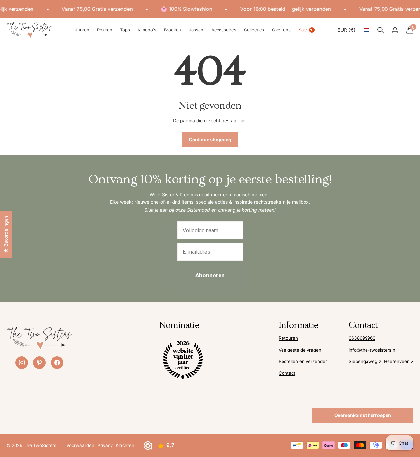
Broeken (172, 29)
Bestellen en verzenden (303, 361)
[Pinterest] (39, 362)
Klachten (125, 445)
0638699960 (362, 338)
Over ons (281, 29)
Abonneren (210, 275)
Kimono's (147, 29)
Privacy (105, 445)
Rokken (104, 29)
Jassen (196, 29)
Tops (125, 29)
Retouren (288, 338)
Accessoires (223, 29)
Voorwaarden (80, 445)
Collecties (254, 29)
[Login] (395, 30)
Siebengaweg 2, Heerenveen (380, 361)
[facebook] (57, 362)
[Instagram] (21, 362)
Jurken (82, 29)
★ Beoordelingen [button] (6, 234)
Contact (287, 373)
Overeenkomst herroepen (362, 415)
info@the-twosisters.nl (372, 349)
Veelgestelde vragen (300, 349)
